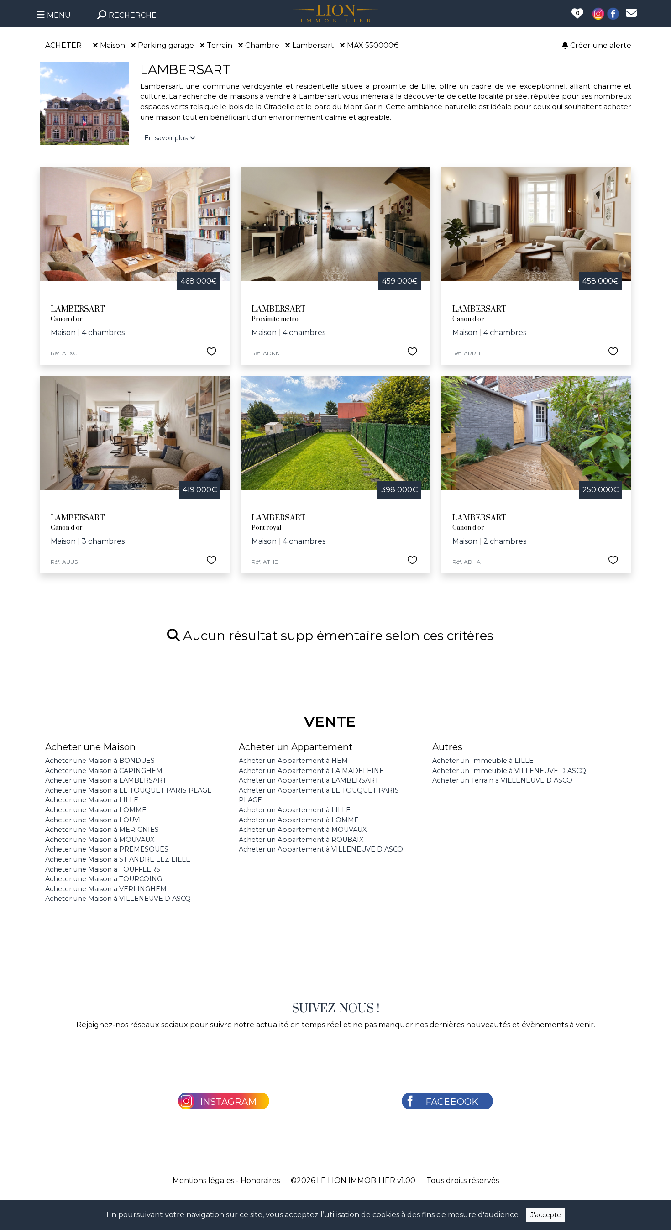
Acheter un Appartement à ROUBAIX (301, 840)
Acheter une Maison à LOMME (96, 810)
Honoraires (260, 1180)
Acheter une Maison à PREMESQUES (106, 849)
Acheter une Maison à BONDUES (100, 761)
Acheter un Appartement (296, 746)
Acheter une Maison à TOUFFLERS (102, 869)
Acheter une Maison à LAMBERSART (106, 780)
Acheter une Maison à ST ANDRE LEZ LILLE (117, 859)
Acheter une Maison (90, 746)
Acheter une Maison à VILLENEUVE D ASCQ (118, 898)
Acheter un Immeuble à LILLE (483, 761)
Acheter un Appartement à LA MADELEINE (311, 771)
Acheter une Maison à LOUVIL (95, 820)
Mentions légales (203, 1180)
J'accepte (545, 1215)
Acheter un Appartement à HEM (293, 761)
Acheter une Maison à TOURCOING (103, 879)
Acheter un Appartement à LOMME (299, 820)
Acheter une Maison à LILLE (91, 800)
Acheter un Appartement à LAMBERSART (309, 780)
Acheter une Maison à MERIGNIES (102, 829)
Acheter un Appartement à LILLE (295, 810)
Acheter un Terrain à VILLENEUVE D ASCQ (502, 780)
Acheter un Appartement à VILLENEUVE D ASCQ (321, 849)
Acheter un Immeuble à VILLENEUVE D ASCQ (509, 771)
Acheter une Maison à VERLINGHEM (106, 889)
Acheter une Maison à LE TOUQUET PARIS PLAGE (128, 790)
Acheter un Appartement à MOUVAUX (303, 829)
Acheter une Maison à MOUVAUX (99, 840)
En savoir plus (166, 138)
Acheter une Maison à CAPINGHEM (104, 771)
